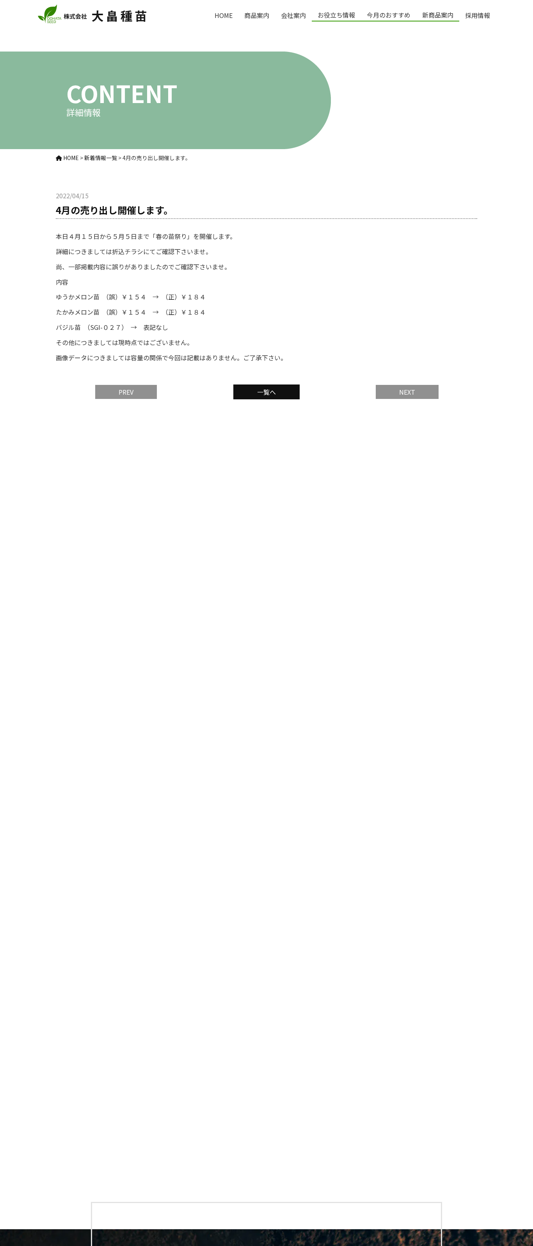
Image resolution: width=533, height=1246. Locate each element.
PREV (126, 392)
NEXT (407, 392)
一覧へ (266, 392)
